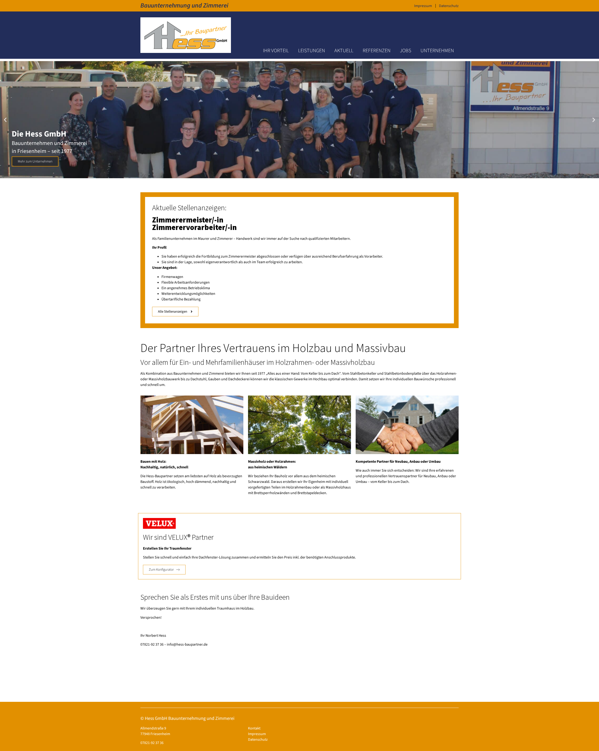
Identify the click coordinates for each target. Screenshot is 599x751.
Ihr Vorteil (276, 50)
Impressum (423, 6)
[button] (5, 119)
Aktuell (343, 50)
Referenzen (377, 50)
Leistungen (311, 50)
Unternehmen (437, 50)
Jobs (405, 50)
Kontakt (254, 728)
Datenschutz (449, 6)
